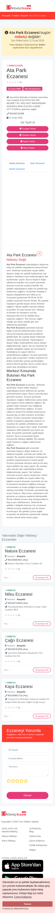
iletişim (42, 44)
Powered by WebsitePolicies (15, 908)
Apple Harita (28, 141)
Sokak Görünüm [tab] (17, 169)
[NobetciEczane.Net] (18, 7)
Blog (31, 831)
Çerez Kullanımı (23, 897)
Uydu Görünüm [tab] (37, 163)
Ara (5, 577)
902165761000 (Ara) (18, 649)
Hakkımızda (35, 836)
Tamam (27, 904)
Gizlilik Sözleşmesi (38, 845)
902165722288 (16, 113)
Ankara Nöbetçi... (10, 836)
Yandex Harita (29, 135)
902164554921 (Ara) (18, 560)
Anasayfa (6, 15)
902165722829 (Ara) (18, 603)
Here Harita (29, 148)
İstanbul (15, 15)
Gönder (28, 795)
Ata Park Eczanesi (38, 15)
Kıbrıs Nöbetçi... (9, 840)
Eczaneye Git (41, 577)
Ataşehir (24, 15)
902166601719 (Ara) (18, 695)
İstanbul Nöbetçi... (10, 831)
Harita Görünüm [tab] (17, 163)
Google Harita (29, 128)
